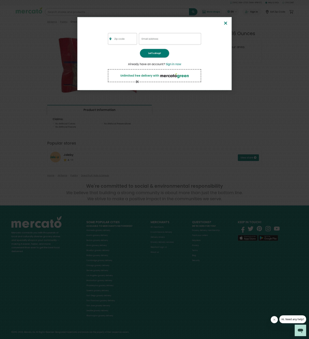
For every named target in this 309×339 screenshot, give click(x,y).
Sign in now (173, 64)
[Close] (225, 23)
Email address (150, 38)
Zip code (119, 38)
